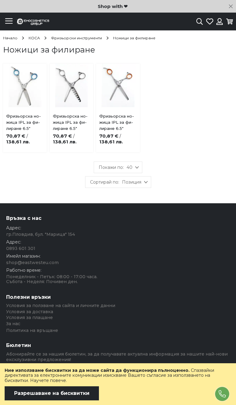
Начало (10, 38)
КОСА (35, 38)
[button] (33, 117)
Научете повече (48, 380)
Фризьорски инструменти (77, 38)
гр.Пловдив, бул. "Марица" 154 (40, 234)
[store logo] (32, 21)
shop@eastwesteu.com (32, 262)
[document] (118, 384)
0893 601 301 (20, 248)
